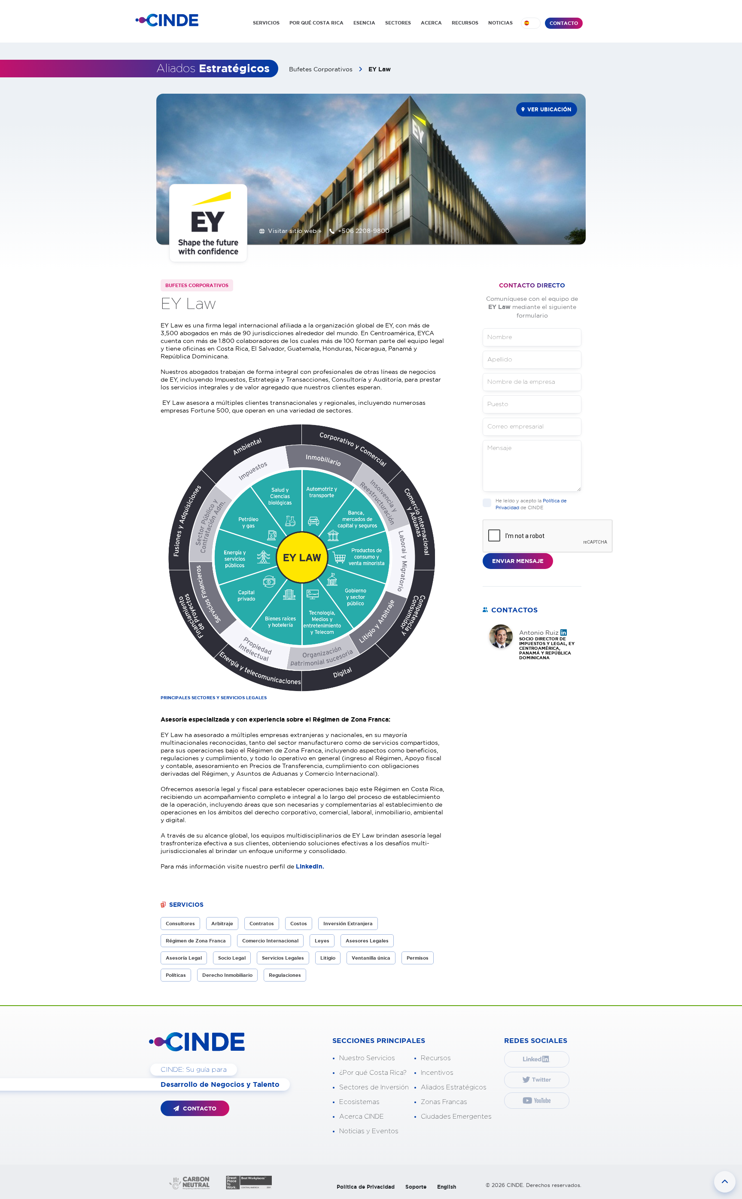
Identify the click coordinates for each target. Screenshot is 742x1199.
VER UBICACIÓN (549, 109)
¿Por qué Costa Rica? (373, 1073)
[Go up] (725, 1182)
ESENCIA (364, 22)
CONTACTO (564, 23)
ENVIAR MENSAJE (518, 561)
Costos (298, 923)
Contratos (261, 923)
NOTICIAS (500, 22)
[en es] (531, 23)
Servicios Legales (283, 957)
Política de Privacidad (366, 1187)
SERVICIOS (266, 22)
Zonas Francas (444, 1102)
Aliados (213, 68)
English (446, 1187)
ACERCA (431, 22)
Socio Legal (232, 957)
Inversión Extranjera (348, 923)
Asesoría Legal (184, 957)
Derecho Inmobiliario (227, 975)
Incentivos (437, 1073)
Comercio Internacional (270, 940)
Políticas (176, 975)
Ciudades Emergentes (456, 1116)
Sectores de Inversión (374, 1087)
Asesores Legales (367, 940)
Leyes (322, 940)
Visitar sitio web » (295, 231)
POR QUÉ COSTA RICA (316, 22)
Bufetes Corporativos (321, 69)
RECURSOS (465, 22)
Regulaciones (285, 975)
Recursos (436, 1058)
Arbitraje (222, 923)
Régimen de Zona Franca (196, 940)
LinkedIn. (311, 866)
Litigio (327, 957)
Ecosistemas (359, 1102)
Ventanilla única (371, 957)
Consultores (180, 923)
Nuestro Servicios (367, 1058)
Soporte (415, 1187)
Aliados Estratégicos (454, 1087)
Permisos (418, 957)
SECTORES (398, 22)
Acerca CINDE (361, 1116)
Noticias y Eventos (368, 1131)
